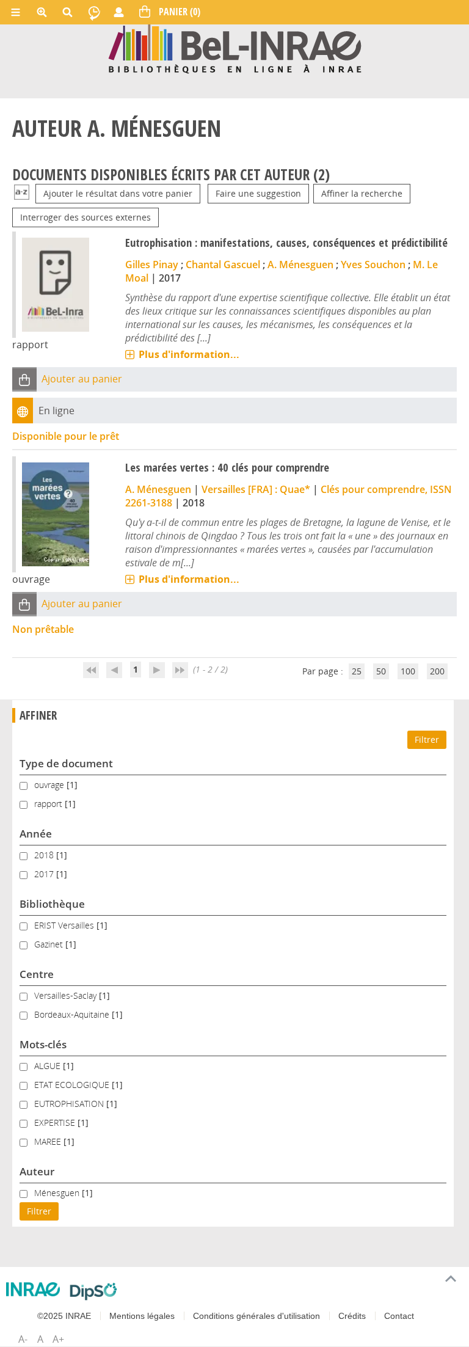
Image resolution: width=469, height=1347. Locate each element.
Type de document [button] (66, 763)
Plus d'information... (189, 354)
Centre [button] (37, 974)
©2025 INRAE (64, 1316)
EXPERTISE (56, 1122)
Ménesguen (58, 1193)
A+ (58, 1339)
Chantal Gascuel (223, 264)
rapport (49, 803)
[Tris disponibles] (21, 193)
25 (357, 671)
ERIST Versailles (65, 925)
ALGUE (48, 1065)
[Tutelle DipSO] (94, 1291)
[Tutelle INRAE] (33, 1289)
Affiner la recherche (361, 193)
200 (437, 671)
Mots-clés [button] (43, 1044)
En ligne (56, 410)
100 (408, 671)
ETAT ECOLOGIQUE (73, 1084)
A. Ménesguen (300, 264)
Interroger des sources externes (85, 217)
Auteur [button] (37, 1171)
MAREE (49, 1141)
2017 (45, 874)
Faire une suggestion (258, 193)
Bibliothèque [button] (52, 904)
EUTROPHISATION (70, 1103)
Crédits (352, 1316)
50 (381, 671)
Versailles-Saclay (66, 995)
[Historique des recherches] (94, 12)
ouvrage (50, 784)
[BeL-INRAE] (235, 48)
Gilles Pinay (151, 264)
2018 (45, 855)
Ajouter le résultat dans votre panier (117, 193)
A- (22, 1339)
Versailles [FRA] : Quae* (256, 489)
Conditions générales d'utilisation (256, 1316)
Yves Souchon (373, 264)
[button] (24, 379)
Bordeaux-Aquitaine (73, 1014)
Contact (399, 1316)
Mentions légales (142, 1316)
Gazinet (49, 944)
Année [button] (36, 834)
